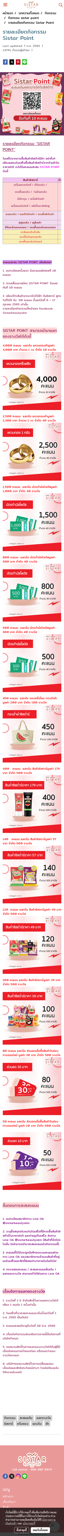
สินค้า (6, 1507)
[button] (59, 5)
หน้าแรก (8, 1496)
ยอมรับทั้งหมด (40, 1530)
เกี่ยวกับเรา (9, 1502)
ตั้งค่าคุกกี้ (22, 1530)
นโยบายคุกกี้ (29, 1523)
